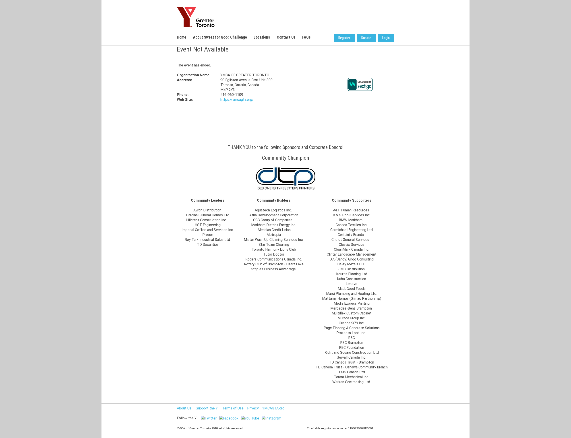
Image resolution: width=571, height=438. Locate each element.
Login (386, 38)
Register (344, 38)
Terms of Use (233, 408)
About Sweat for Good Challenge (220, 37)
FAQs (306, 37)
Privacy (253, 408)
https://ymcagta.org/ (237, 99)
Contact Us (286, 37)
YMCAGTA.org (273, 408)
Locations (262, 37)
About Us (184, 408)
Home (181, 37)
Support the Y (207, 408)
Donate (366, 38)
